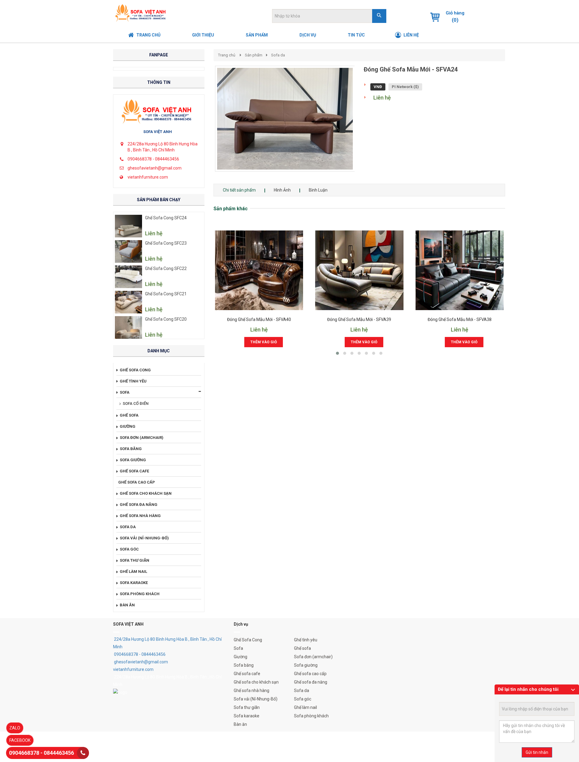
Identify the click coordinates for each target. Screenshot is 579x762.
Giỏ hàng (455, 13)
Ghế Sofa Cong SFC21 (166, 293)
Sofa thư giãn (247, 707)
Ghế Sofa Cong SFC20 (166, 319)
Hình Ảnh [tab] (282, 190)
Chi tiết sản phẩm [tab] (239, 190)
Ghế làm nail (305, 707)
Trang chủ (226, 55)
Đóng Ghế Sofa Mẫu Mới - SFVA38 (460, 319)
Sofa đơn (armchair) (313, 656)
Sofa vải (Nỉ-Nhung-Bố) (255, 699)
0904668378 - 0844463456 (153, 159)
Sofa (238, 648)
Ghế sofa (302, 648)
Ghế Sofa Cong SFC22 (166, 268)
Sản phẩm (253, 55)
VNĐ (378, 86)
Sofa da (278, 55)
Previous (206, 124)
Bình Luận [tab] (318, 190)
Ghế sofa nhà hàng (251, 690)
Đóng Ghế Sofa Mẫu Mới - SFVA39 (359, 319)
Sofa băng (244, 665)
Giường (240, 656)
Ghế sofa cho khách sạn (256, 682)
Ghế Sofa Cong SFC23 (166, 243)
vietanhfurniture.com (148, 177)
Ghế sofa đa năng (310, 682)
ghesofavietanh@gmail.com (155, 168)
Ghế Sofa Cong (248, 639)
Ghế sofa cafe (247, 673)
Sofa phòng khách (311, 715)
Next (365, 124)
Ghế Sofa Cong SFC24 (166, 217)
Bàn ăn (240, 724)
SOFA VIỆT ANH (157, 131)
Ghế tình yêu (305, 639)
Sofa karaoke (246, 715)
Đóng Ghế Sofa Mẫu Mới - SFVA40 (259, 319)
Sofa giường (306, 665)
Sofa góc (302, 699)
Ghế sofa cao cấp (310, 673)
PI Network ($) (405, 86)
